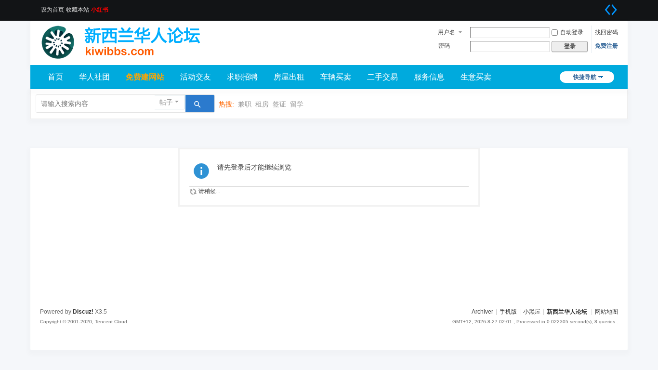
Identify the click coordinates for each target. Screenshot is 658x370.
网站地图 (606, 311)
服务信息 (429, 77)
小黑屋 (531, 311)
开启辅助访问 (598, 6)
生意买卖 (476, 77)
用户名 (446, 32)
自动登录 (571, 32)
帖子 (166, 102)
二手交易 (382, 77)
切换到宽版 (611, 9)
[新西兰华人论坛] (126, 39)
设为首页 (52, 9)
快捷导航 (584, 77)
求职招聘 (242, 77)
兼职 (244, 104)
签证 (279, 104)
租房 (262, 104)
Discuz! (83, 311)
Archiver (482, 311)
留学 (296, 104)
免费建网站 (145, 77)
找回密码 (606, 32)
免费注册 (606, 45)
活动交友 (195, 77)
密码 (444, 45)
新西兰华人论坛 (567, 311)
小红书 (99, 9)
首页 (55, 77)
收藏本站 (77, 9)
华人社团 (94, 77)
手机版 (508, 311)
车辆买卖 (335, 77)
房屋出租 (289, 77)
